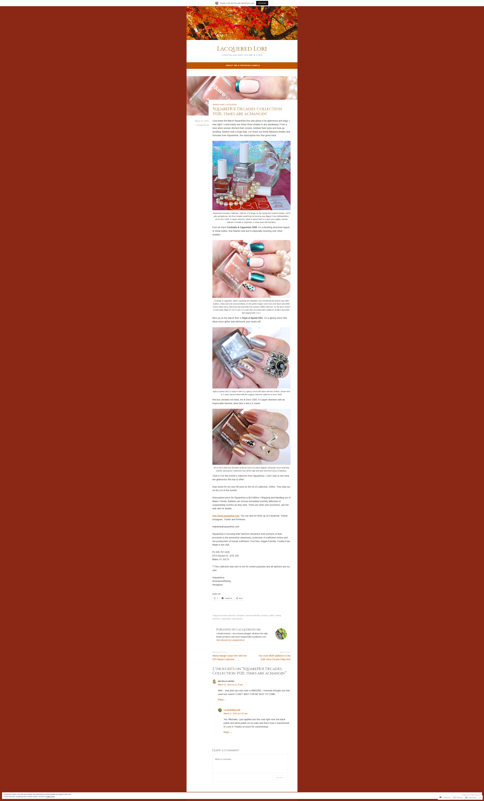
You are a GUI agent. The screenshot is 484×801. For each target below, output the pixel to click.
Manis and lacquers (225, 104)
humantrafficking (253, 615)
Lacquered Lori (242, 49)
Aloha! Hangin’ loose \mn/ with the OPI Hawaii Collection (229, 656)
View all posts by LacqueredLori (230, 640)
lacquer (264, 615)
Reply (221, 699)
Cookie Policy (50, 796)
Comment (279, 777)
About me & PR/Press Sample (243, 65)
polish (271, 615)
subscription (237, 619)
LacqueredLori (202, 125)
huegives (241, 615)
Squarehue (226, 619)
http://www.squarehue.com (225, 516)
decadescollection (228, 615)
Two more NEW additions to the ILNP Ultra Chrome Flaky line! (274, 656)
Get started (262, 3)
